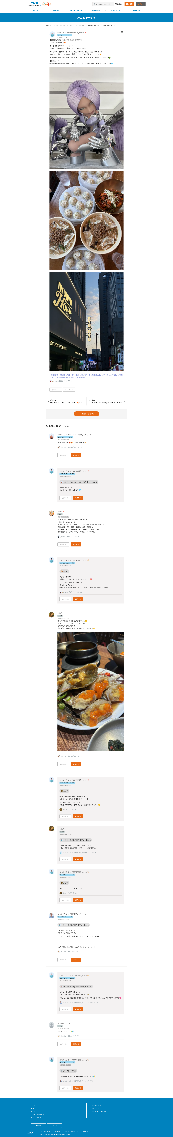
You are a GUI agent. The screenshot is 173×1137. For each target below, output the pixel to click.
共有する (70, 389)
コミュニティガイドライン (70, 1131)
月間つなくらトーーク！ (76, 26)
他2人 (70, 447)
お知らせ (56, 11)
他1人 (70, 592)
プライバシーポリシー (46, 1131)
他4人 (68, 536)
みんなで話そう (95, 11)
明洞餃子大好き (96, 375)
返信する (76, 455)
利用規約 (57, 1131)
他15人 (61, 381)
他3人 (70, 756)
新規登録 (129, 4)
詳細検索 (118, 4)
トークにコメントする (86, 414)
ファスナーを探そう (75, 11)
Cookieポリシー (85, 1131)
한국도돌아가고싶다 (64, 377)
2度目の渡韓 (54, 375)
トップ (50, 26)
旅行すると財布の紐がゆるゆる (81, 375)
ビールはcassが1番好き (110, 375)
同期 (68, 375)
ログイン (140, 4)
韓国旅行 (62, 375)
